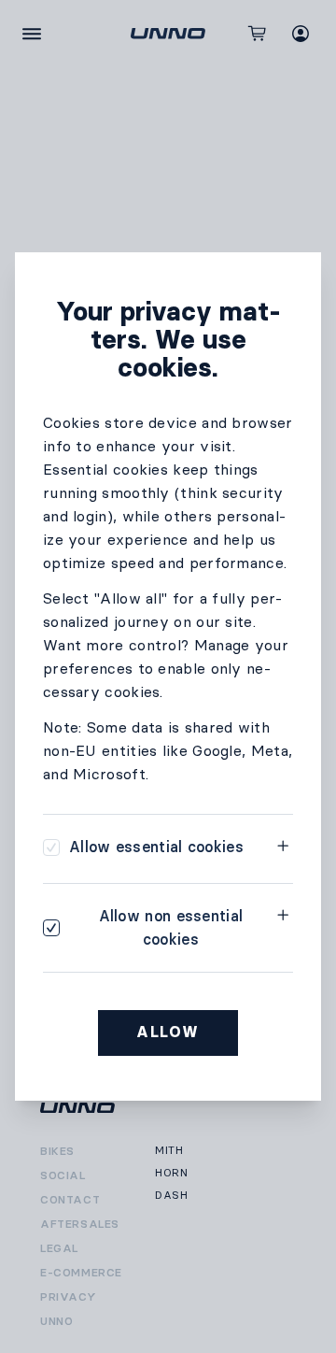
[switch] (143, 847)
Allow (168, 1032)
